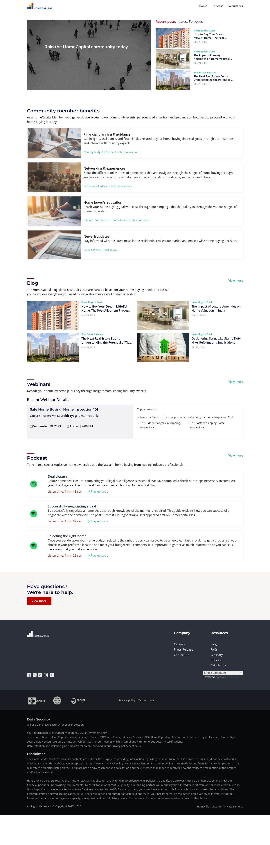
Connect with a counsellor (122, 152)
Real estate (110, 249)
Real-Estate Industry (204, 72)
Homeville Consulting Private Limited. (220, 806)
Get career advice (121, 186)
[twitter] (34, 675)
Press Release (183, 649)
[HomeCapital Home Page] (39, 6)
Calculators (235, 6)
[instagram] (45, 675)
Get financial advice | (97, 186)
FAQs (214, 649)
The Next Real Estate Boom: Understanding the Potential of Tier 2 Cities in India (213, 77)
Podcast (217, 6)
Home (203, 6)
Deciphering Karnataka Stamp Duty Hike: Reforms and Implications (216, 340)
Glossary (217, 655)
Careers (179, 644)
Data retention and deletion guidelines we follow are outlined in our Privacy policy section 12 (84, 746)
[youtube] (52, 675)
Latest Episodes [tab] (191, 21)
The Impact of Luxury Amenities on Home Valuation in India (212, 57)
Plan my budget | (94, 152)
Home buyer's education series (131, 220)
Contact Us (181, 655)
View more (235, 280)
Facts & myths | (93, 249)
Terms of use (146, 700)
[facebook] (29, 675)
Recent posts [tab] (166, 21)
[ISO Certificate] (37, 700)
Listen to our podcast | (98, 220)
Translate (233, 677)
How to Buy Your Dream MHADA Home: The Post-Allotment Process (209, 36)
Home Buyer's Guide (204, 30)
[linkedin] (40, 675)
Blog (214, 644)
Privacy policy (127, 700)
